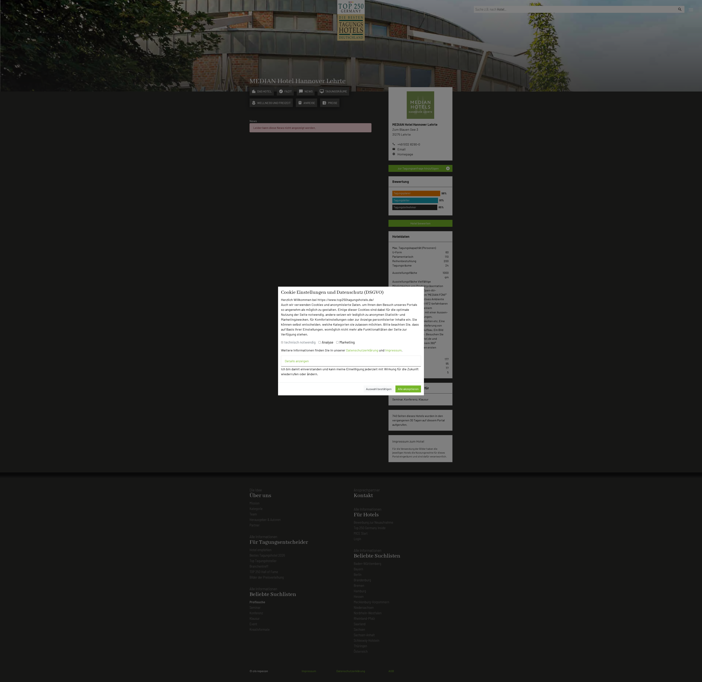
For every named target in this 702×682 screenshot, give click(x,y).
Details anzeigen (297, 361)
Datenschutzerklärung (362, 350)
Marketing (347, 342)
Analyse (327, 342)
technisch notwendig (300, 342)
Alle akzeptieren (408, 389)
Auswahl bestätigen (379, 389)
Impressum (393, 350)
